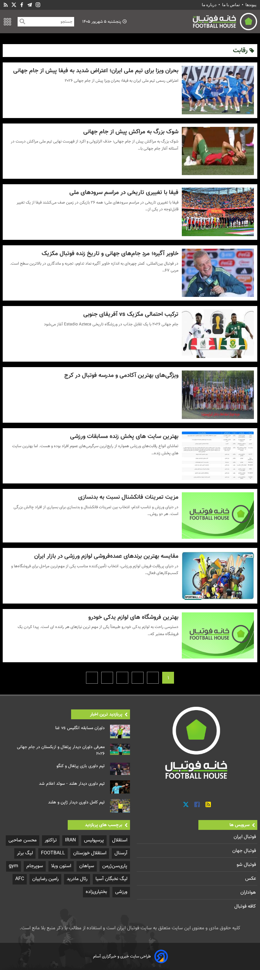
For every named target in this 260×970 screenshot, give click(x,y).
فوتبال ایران (245, 837)
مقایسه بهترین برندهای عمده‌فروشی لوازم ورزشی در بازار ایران (106, 556)
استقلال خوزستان (89, 853)
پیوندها (250, 4)
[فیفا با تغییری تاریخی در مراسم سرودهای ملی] (218, 212)
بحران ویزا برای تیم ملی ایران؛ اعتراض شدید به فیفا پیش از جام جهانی (95, 70)
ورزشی (121, 892)
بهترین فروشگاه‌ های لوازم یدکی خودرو (133, 617)
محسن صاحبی (22, 840)
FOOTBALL (53, 853)
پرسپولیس (94, 840)
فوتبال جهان (244, 851)
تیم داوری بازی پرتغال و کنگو (81, 766)
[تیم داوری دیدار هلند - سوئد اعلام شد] (120, 787)
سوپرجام (34, 866)
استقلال (119, 840)
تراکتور (51, 840)
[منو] (7, 21)
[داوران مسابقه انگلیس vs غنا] (120, 731)
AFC (19, 879)
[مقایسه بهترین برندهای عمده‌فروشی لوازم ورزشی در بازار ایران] (218, 575)
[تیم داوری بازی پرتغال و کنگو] (120, 769)
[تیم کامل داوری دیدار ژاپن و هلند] (120, 806)
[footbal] (197, 742)
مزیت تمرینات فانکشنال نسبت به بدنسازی (128, 497)
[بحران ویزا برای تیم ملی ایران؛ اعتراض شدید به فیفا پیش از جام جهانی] (218, 90)
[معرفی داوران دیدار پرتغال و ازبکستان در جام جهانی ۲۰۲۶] (120, 749)
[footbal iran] (193, 22)
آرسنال (120, 853)
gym (13, 866)
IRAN (70, 840)
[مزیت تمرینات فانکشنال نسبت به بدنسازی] (218, 515)
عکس (251, 878)
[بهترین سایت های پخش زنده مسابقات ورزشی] (218, 456)
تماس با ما (231, 4)
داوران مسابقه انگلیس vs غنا (80, 728)
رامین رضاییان (45, 879)
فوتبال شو (247, 865)
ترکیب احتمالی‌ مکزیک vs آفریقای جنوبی (130, 314)
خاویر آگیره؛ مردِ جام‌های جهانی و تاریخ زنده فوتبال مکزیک (110, 253)
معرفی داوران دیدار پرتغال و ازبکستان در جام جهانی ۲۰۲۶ (61, 750)
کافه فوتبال (245, 906)
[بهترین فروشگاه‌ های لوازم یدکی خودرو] (218, 635)
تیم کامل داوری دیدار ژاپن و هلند (76, 802)
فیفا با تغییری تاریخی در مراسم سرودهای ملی (123, 192)
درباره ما (209, 4)
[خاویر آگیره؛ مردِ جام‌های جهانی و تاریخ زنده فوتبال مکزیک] (218, 273)
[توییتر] (186, 804)
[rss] (6, 5)
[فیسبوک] (21, 5)
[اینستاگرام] (38, 5)
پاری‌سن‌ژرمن (114, 866)
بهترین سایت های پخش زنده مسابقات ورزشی (124, 436)
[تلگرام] (29, 5)
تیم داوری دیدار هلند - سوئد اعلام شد (72, 783)
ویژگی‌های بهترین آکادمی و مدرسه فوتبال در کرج (121, 375)
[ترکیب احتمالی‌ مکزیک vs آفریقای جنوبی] (218, 333)
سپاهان (86, 866)
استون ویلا (61, 866)
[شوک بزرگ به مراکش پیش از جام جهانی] (218, 151)
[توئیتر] (14, 5)
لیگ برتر (25, 853)
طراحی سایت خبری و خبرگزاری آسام (122, 956)
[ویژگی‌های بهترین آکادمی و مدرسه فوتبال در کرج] (218, 394)
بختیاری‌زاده (96, 892)
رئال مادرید (77, 879)
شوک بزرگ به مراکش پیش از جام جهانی (130, 131)
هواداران (248, 892)
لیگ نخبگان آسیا (111, 879)
